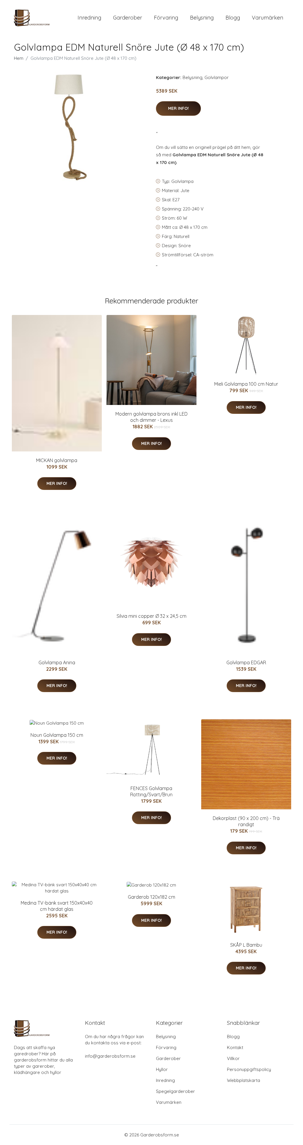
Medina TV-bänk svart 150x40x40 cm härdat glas (57, 906)
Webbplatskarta (243, 1080)
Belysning (202, 17)
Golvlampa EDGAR (246, 662)
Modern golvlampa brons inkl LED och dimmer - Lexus (151, 417)
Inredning (89, 17)
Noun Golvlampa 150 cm (56, 735)
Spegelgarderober (175, 1091)
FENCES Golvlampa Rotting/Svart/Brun (151, 791)
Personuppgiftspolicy (249, 1069)
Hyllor (162, 1069)
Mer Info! (178, 108)
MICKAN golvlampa (56, 460)
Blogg (232, 17)
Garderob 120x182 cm (151, 897)
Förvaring (166, 17)
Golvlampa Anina (56, 662)
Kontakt (235, 1047)
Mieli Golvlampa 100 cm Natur (246, 384)
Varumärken (267, 17)
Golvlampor (216, 77)
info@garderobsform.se (110, 1056)
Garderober (127, 17)
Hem (18, 58)
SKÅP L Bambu (246, 945)
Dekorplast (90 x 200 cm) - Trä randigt (246, 821)
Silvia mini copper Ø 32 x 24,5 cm (151, 616)
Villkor (233, 1058)
